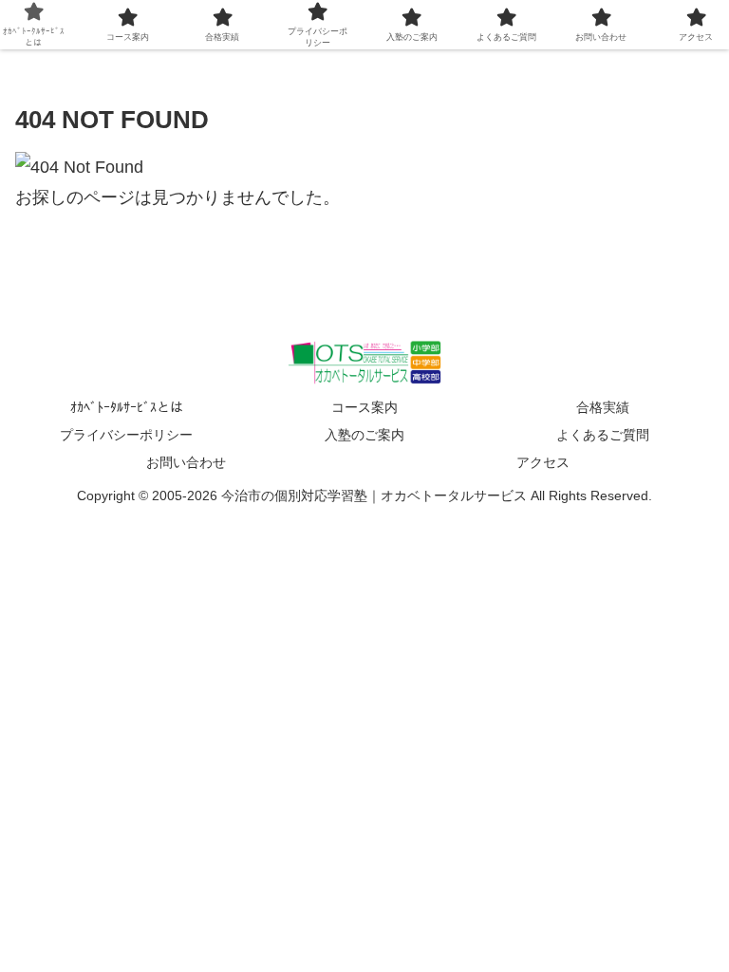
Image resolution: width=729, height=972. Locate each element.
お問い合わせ (186, 462)
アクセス (543, 462)
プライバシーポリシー (126, 434)
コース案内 (364, 407)
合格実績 (602, 407)
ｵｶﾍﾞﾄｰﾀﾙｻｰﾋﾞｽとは (126, 407)
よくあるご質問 (602, 434)
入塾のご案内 (364, 434)
